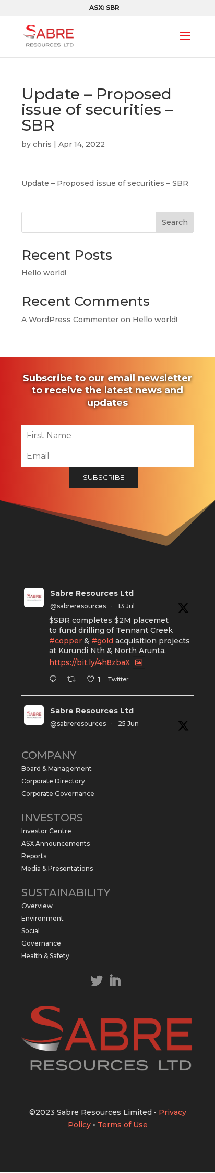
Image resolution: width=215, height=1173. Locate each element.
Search (175, 222)
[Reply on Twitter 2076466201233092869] (55, 680)
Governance (41, 943)
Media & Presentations (57, 868)
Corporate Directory (53, 781)
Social (30, 931)
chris (42, 144)
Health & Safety (45, 956)
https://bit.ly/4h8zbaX (89, 662)
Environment (42, 918)
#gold (102, 640)
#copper (65, 640)
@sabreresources (78, 606)
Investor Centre (46, 831)
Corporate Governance (57, 793)
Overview (37, 906)
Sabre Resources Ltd (92, 593)
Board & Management (56, 768)
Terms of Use (123, 1124)
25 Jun (128, 724)
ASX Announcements (55, 843)
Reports (33, 856)
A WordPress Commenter (69, 319)
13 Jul (126, 606)
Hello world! (43, 272)
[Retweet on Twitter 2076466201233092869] (74, 680)
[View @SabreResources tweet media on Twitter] (139, 662)
